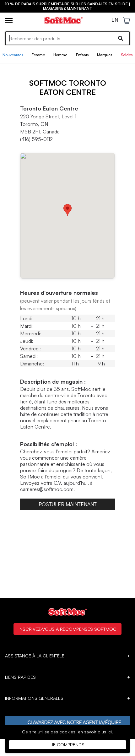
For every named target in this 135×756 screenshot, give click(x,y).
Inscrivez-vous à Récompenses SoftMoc (67, 629)
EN (114, 20)
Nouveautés (13, 54)
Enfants (82, 54)
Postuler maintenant (68, 504)
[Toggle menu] (9, 20)
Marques (104, 54)
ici (109, 731)
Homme (60, 54)
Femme (38, 54)
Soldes (126, 54)
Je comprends (67, 744)
